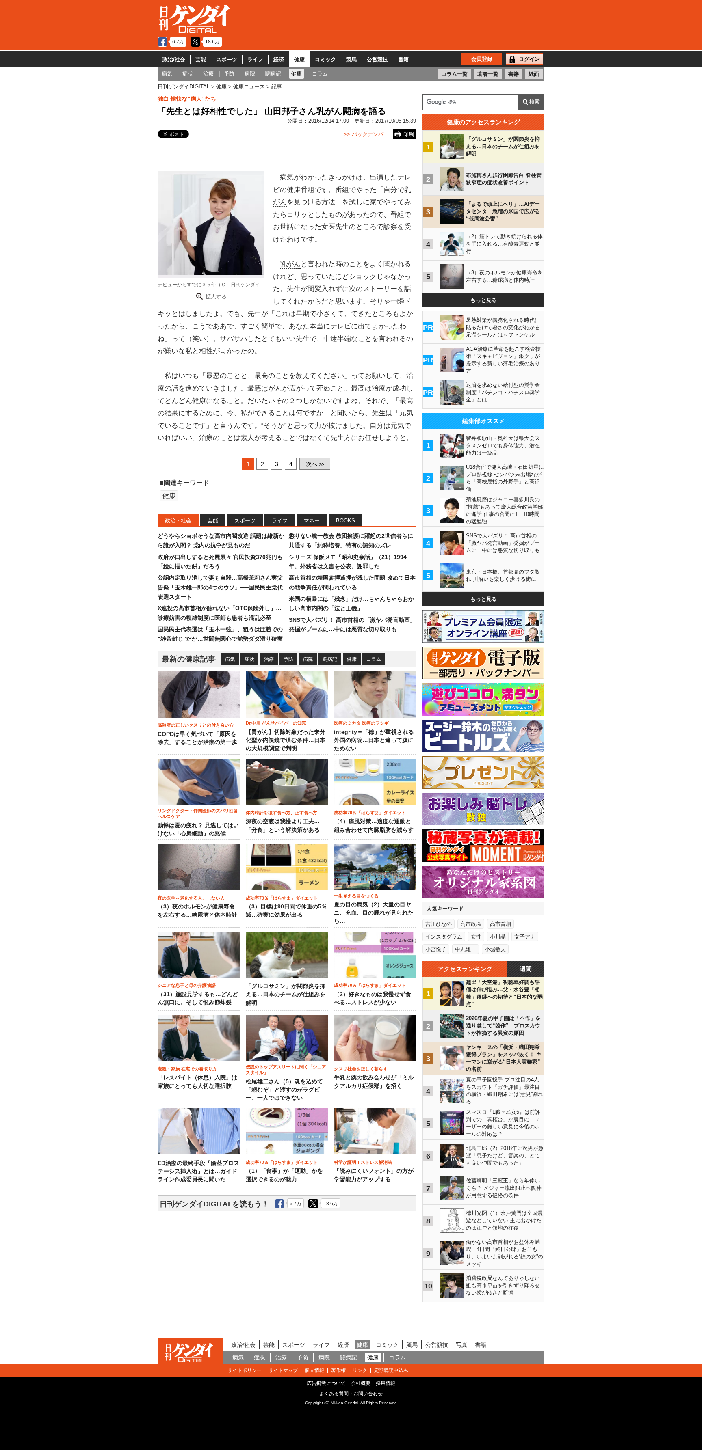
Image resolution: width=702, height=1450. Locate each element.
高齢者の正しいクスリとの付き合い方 (196, 725)
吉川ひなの (438, 924)
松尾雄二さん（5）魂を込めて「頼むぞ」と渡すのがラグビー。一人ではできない (284, 1090)
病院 (308, 659)
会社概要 (360, 1383)
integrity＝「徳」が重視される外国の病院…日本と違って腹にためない (374, 740)
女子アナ (524, 937)
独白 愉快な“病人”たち (187, 98)
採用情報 (385, 1383)
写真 (461, 1345)
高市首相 (500, 924)
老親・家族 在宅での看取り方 (187, 1068)
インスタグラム (443, 937)
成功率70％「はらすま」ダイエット (370, 812)
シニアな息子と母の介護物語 (187, 985)
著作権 (338, 1370)
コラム (373, 659)
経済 (278, 59)
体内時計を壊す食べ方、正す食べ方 (281, 812)
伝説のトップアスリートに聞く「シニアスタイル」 (286, 1069)
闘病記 (330, 659)
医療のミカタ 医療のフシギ (361, 723)
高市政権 (470, 924)
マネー (312, 521)
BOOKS (345, 521)
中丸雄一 (465, 949)
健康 (299, 59)
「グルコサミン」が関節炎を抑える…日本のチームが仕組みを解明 (285, 994)
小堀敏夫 (495, 949)
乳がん (290, 264)
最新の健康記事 (189, 659)
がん (280, 202)
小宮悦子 (435, 949)
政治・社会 (178, 521)
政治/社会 (173, 59)
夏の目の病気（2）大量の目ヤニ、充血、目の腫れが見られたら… (374, 913)
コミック (325, 59)
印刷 (408, 135)
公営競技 (377, 59)
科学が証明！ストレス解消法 (363, 1162)
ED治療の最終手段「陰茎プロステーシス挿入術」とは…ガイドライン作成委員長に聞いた (198, 1171)
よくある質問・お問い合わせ (351, 1393)
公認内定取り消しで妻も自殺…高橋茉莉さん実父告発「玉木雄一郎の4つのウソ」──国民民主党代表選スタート (220, 587)
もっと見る (483, 300)
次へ (315, 464)
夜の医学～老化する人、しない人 (191, 897)
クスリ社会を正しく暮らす (361, 1068)
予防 (288, 659)
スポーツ (226, 59)
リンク (360, 1370)
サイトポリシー (245, 1370)
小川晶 (498, 937)
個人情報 (314, 1370)
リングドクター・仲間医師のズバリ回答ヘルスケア (198, 813)
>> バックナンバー (366, 134)
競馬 (351, 59)
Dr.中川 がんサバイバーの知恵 (276, 723)
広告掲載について (326, 1383)
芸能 (200, 59)
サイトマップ (283, 1370)
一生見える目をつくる (356, 895)
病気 (230, 659)
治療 (269, 659)
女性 (476, 937)
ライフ (255, 59)
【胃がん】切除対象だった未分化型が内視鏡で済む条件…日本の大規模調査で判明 (285, 740)
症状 (249, 659)
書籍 (403, 59)
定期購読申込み (391, 1370)
